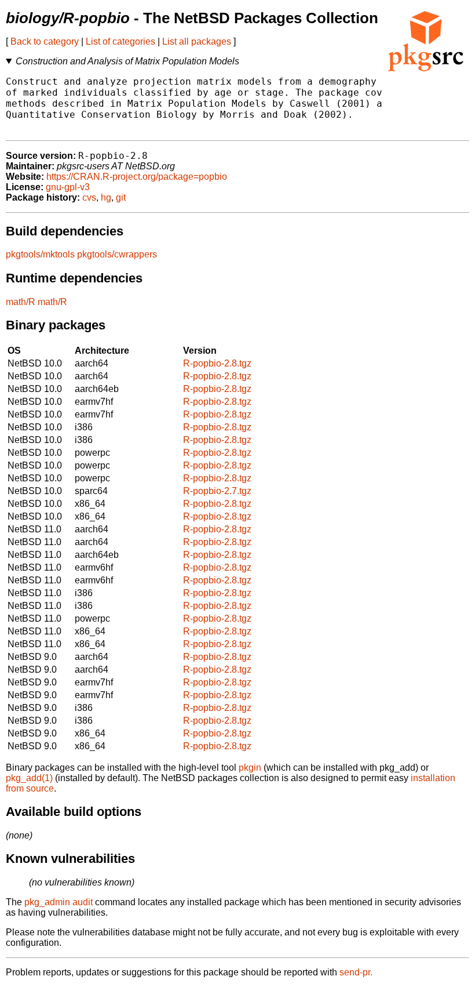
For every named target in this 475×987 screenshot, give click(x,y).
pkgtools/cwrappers (117, 254)
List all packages (196, 41)
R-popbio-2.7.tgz (217, 491)
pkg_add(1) (29, 778)
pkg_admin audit (58, 902)
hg (106, 197)
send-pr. (355, 972)
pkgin (250, 767)
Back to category (44, 41)
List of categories (120, 41)
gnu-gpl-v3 (68, 187)
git (121, 197)
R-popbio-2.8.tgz (217, 363)
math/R (20, 302)
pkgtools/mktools (40, 254)
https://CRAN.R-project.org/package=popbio (136, 177)
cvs (89, 197)
